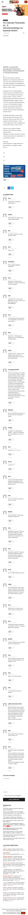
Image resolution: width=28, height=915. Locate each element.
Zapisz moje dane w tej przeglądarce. (13, 795)
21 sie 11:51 (10, 900)
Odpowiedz (10, 210)
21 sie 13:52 (10, 885)
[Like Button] (5, 180)
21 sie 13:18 (13, 895)
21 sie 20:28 (22, 850)
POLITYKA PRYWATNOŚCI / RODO (11, 913)
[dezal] (14, 10)
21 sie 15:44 (12, 873)
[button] (26, 2)
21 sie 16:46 (21, 854)
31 (24, 33)
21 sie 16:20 (19, 860)
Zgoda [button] (23, 913)
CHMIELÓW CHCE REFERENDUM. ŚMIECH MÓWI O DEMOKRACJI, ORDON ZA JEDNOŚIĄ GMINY (14, 825)
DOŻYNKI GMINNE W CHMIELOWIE (11, 815)
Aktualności (5, 20)
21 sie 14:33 (17, 880)
